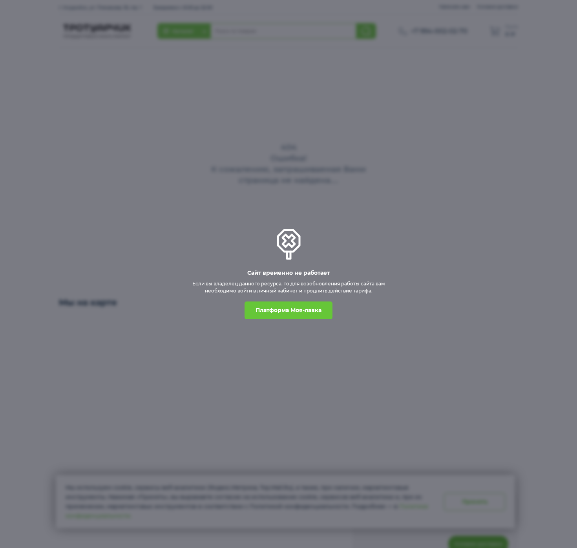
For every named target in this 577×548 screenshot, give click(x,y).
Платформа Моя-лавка (288, 310)
